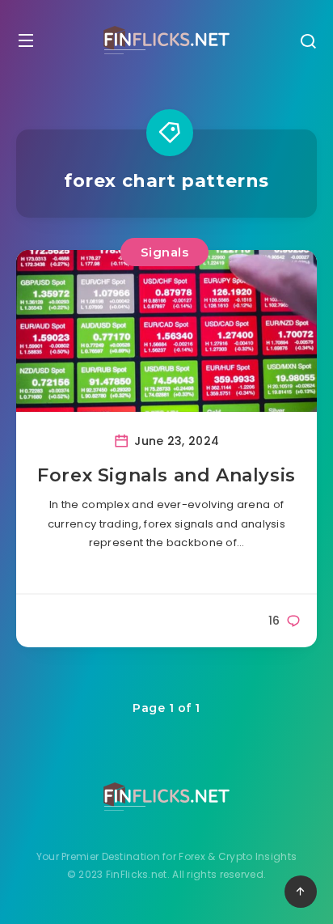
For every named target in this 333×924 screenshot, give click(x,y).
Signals (165, 252)
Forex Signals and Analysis (166, 475)
